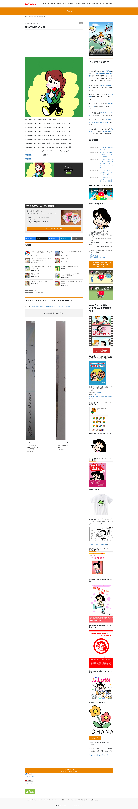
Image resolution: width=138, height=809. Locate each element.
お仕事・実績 (80, 800)
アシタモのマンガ (45, 800)
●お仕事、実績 (93, 256)
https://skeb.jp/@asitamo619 (98, 755)
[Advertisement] (54, 43)
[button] (101, 350)
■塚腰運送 (28, 159)
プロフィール (35, 800)
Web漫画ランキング (29, 783)
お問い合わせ (94, 800)
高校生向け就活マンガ (36, 274)
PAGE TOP (133, 783)
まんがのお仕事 (37, 292)
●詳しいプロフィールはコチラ (98, 258)
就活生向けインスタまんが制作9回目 (70, 266)
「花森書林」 (99, 392)
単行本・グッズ (70, 800)
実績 (81, 23)
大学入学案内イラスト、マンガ (39, 281)
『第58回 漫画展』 (107, 131)
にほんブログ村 (29, 776)
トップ (27, 800)
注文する (95, 738)
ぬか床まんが (64, 258)
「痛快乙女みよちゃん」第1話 (98, 544)
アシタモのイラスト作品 (58, 800)
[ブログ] (30, 380)
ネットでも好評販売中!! (53, 229)
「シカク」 (96, 394)
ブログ (87, 800)
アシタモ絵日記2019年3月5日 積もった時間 (32, 447)
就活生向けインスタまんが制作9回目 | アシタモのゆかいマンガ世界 (51, 306)
